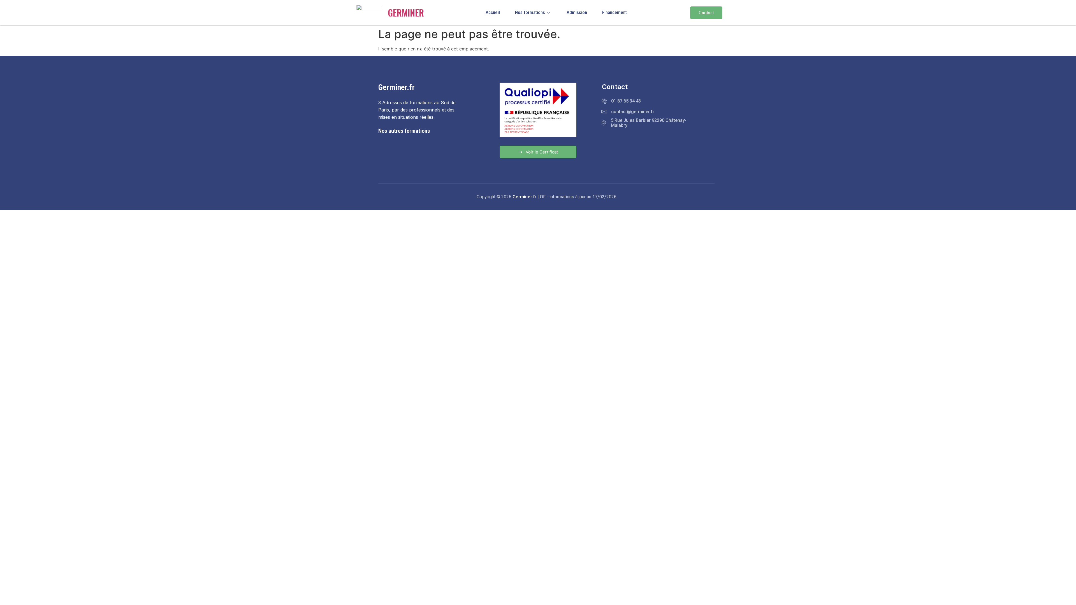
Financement (614, 12)
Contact (706, 12)
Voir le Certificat (542, 152)
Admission (577, 12)
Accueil (493, 12)
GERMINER (406, 12)
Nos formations (530, 12)
